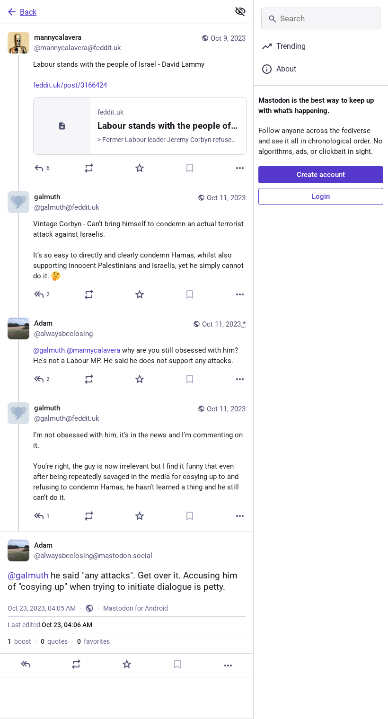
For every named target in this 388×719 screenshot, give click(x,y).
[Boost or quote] (89, 168)
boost (19, 641)
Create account (321, 174)
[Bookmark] (189, 168)
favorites (93, 641)
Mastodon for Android (135, 608)
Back (28, 12)
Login (321, 196)
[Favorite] (139, 168)
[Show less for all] (240, 11)
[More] (240, 168)
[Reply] (25, 664)
